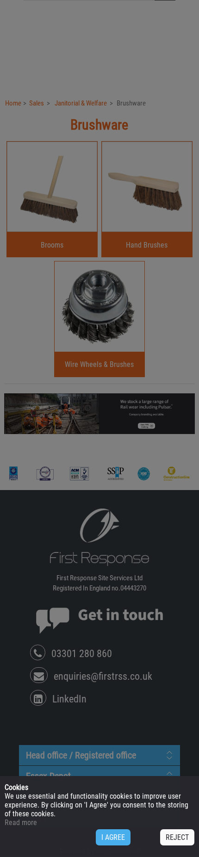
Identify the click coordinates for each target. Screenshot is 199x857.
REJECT (177, 837)
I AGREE (113, 837)
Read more (21, 822)
